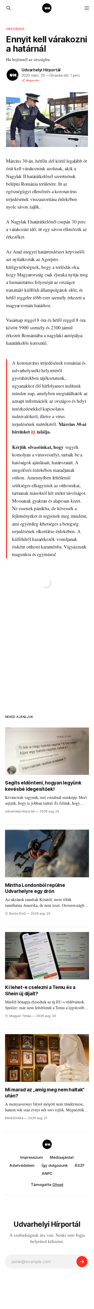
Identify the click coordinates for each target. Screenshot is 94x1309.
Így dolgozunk (55, 1165)
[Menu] (87, 8)
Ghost (57, 1184)
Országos (15, 29)
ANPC (47, 1173)
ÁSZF (80, 1165)
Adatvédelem (22, 1165)
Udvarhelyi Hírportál (41, 69)
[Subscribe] (81, 1261)
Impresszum (31, 1157)
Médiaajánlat (62, 1157)
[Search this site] (9, 8)
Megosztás (33, 80)
